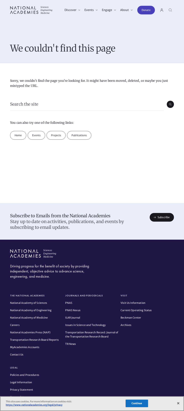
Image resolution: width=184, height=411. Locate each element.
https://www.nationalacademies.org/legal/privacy (34, 404)
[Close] (178, 403)
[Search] (170, 10)
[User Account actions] (161, 10)
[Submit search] (170, 104)
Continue (137, 403)
